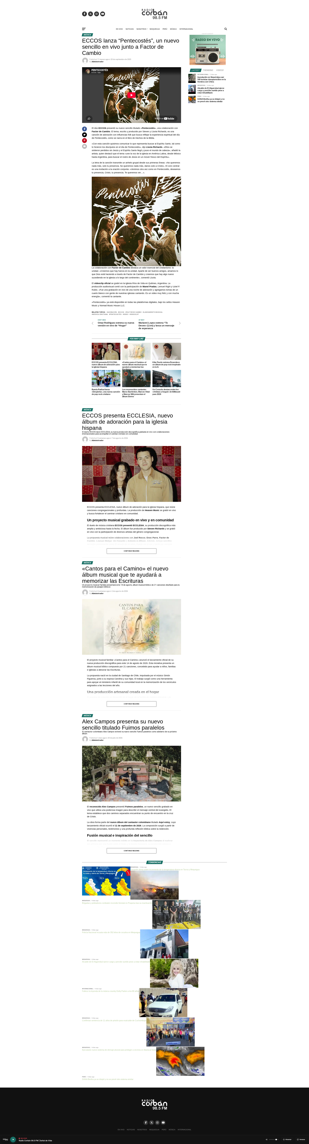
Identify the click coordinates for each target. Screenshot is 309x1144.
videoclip (134, 314)
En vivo (119, 29)
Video (126, 314)
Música (173, 29)
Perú (165, 29)
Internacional (186, 29)
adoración (112, 312)
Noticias (130, 29)
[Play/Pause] (13, 1139)
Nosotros (141, 29)
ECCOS (121, 312)
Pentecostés (116, 314)
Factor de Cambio (133, 312)
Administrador (98, 62)
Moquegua (155, 29)
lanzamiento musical (153, 312)
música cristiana (100, 314)
